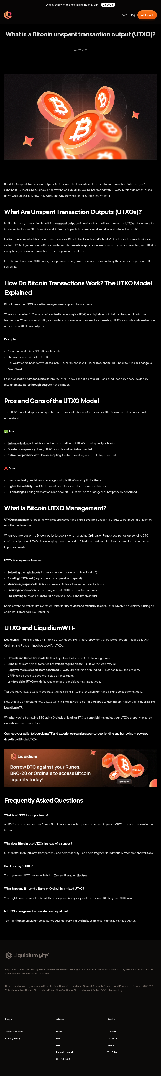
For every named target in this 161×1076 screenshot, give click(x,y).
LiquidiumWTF (13, 639)
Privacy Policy (13, 1038)
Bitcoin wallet (46, 535)
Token (123, 15)
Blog (58, 1038)
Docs (59, 1031)
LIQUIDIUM (64, 1059)
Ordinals (93, 535)
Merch (59, 1045)
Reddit (111, 1045)
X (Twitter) (113, 1038)
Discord (111, 1031)
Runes (107, 535)
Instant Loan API (65, 1052)
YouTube (112, 1052)
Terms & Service (14, 1031)
